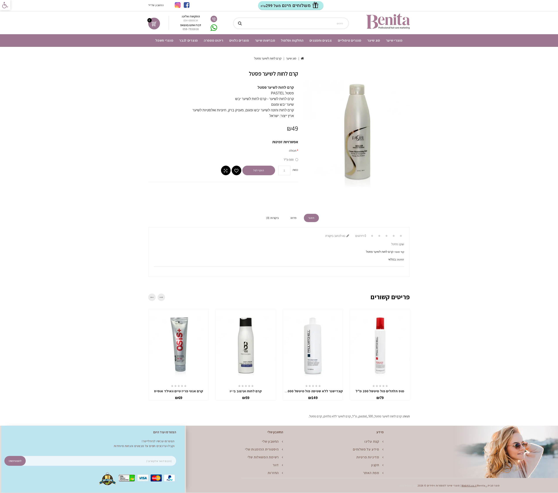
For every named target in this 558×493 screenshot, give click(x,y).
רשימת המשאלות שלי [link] (263, 457)
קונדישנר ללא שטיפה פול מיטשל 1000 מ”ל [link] (311, 391)
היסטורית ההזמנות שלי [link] (262, 449)
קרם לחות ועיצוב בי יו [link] (246, 391)
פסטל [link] (394, 244)
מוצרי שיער (394, 40)
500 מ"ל (289, 160)
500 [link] (370, 416)
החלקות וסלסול (292, 40)
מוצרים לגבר (188, 40)
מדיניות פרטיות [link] (367, 457)
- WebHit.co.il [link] (474, 485)
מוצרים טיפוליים (350, 40)
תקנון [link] (375, 465)
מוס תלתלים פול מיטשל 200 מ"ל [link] (380, 391)
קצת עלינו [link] (371, 441)
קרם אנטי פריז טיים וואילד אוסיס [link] (178, 391)
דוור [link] (276, 465)
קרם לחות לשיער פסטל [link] (267, 58)
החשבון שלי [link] (270, 441)
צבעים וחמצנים (321, 40)
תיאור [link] (311, 218)
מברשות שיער (265, 40)
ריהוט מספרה (213, 40)
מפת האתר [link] (371, 473)
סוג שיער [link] (291, 58)
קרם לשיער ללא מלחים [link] (337, 416)
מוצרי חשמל (164, 40)
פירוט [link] (294, 218)
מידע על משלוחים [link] (366, 449)
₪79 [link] (380, 397)
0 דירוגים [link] (360, 236)
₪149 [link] (313, 397)
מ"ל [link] (354, 416)
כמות (295, 170)
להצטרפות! (15, 460)
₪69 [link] (178, 397)
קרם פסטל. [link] (315, 416)
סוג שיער (373, 40)
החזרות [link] (273, 473)
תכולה (292, 151)
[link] (5, 5)
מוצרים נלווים (239, 40)
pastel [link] (363, 416)
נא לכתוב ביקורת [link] (335, 236)
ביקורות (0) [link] (272, 218)
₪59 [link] (246, 397)
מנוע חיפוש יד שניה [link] (409, 485)
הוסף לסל (258, 170)
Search (239, 23)
